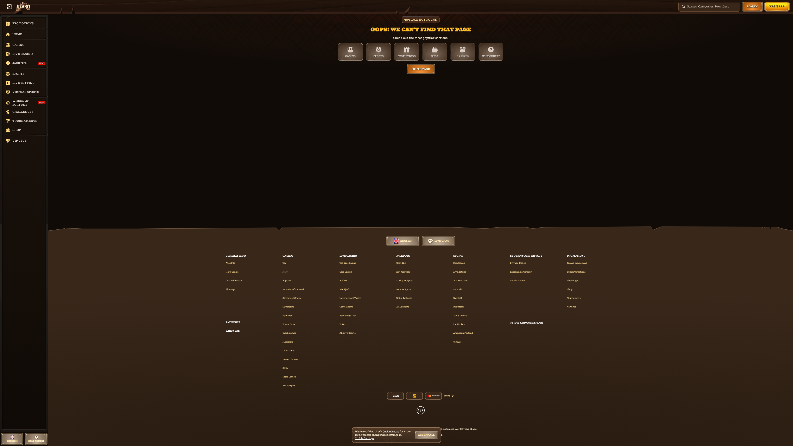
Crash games (289, 333)
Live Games (289, 350)
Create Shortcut (234, 280)
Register (777, 6)
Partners (233, 330)
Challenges (573, 280)
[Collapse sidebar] (9, 6)
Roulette (344, 280)
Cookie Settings (364, 438)
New (285, 271)
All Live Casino (348, 333)
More (447, 395)
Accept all (426, 434)
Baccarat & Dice (348, 315)
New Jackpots (403, 289)
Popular (287, 280)
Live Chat (441, 240)
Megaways (288, 341)
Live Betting (460, 271)
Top (284, 263)
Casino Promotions (577, 263)
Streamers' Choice (292, 298)
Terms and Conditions (526, 322)
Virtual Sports (460, 280)
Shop (569, 289)
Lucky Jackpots (404, 280)
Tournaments (574, 298)
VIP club (571, 306)
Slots (285, 368)
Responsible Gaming (521, 271)
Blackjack (345, 289)
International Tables (350, 298)
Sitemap (230, 289)
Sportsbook (459, 263)
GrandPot (401, 263)
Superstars (288, 306)
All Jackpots (289, 385)
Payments (233, 322)
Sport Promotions (576, 271)
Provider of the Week (293, 289)
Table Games (289, 376)
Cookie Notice (517, 280)
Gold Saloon (346, 271)
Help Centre (232, 271)
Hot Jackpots (403, 271)
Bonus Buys (289, 324)
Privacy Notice (518, 263)
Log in (752, 6)
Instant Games (290, 359)
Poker (342, 324)
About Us (230, 263)
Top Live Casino (348, 263)
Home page (421, 69)
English (406, 240)
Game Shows (346, 306)
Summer (287, 315)
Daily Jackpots (404, 298)
